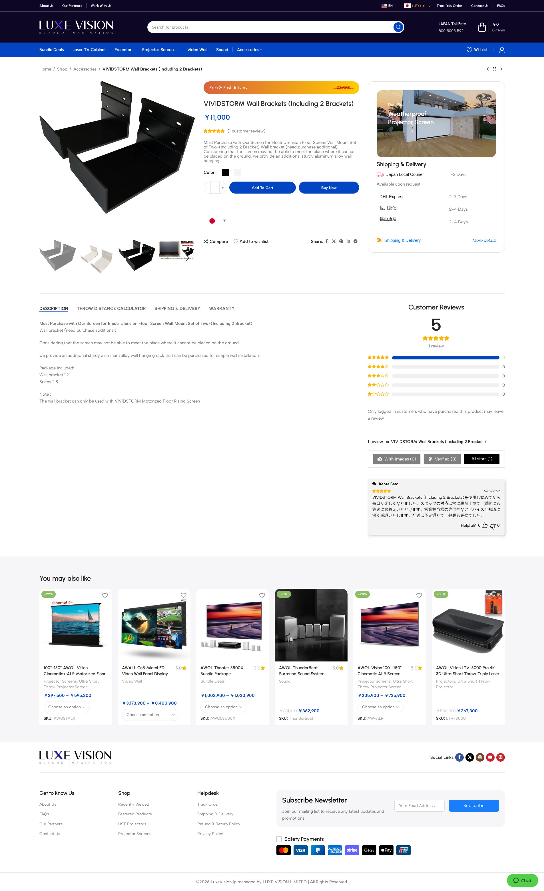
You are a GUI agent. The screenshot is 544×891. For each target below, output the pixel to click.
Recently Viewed (133, 804)
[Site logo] (76, 26)
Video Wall (132, 681)
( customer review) (246, 131)
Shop (62, 69)
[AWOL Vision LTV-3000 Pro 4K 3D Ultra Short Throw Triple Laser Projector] (468, 625)
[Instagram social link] (480, 757)
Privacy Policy (210, 833)
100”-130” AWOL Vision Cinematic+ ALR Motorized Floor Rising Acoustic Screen (75, 673)
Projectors (445, 681)
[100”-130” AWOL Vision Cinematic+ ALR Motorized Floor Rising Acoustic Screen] (75, 625)
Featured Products (135, 814)
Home (45, 69)
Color (209, 172)
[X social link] (334, 242)
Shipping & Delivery (402, 240)
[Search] (398, 27)
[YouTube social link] (490, 757)
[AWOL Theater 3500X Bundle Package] (232, 625)
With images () (399, 459)
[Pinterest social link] (341, 242)
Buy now (329, 188)
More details (484, 240)
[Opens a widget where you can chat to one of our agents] (522, 881)
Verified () (445, 459)
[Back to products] (494, 69)
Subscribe (474, 805)
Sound (285, 681)
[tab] (53, 308)
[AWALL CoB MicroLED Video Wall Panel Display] (154, 625)
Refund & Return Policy (218, 824)
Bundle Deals (212, 681)
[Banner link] (436, 123)
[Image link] (75, 756)
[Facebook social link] (326, 242)
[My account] (502, 49)
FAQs (44, 814)
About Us (47, 804)
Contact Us (49, 833)
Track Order (208, 804)
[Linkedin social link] (348, 242)
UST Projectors (132, 824)
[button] (46, 258)
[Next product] (501, 69)
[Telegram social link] (355, 242)
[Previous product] (487, 69)
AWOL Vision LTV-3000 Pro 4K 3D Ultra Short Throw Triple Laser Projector (467, 673)
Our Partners (51, 824)
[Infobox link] (452, 27)
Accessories (85, 69)
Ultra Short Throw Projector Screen (71, 684)
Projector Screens (60, 681)
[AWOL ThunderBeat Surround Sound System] (311, 625)
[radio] (225, 172)
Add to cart (262, 188)
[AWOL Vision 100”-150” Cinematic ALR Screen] (389, 625)
